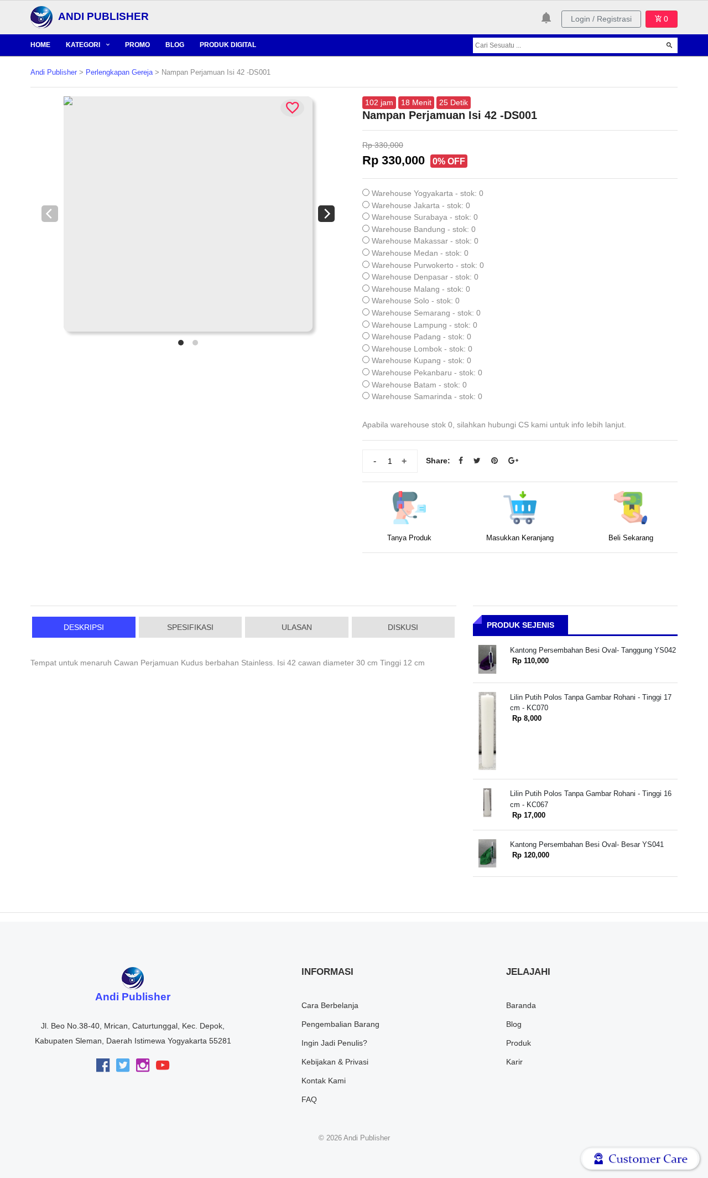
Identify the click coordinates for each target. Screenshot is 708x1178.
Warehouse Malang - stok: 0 (421, 289)
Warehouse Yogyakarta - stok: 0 (427, 193)
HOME (40, 45)
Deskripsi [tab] (84, 627)
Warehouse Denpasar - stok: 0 (425, 276)
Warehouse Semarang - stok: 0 (426, 312)
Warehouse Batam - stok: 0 (419, 384)
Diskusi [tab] (403, 627)
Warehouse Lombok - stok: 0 (422, 348)
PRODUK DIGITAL (228, 45)
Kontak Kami (323, 1080)
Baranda (521, 1005)
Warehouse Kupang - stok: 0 (421, 360)
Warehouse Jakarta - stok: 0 (421, 205)
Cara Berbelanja (329, 1005)
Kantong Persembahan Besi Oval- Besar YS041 (587, 844)
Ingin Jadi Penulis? (334, 1042)
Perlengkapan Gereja (119, 72)
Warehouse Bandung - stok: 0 (424, 229)
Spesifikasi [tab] (190, 627)
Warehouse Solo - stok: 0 (416, 300)
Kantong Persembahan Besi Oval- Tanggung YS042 (593, 650)
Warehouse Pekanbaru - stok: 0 (427, 372)
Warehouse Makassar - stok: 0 (425, 240)
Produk (518, 1042)
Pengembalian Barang (340, 1024)
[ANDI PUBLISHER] (41, 16)
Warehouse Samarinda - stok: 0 (427, 396)
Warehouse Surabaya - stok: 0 (425, 217)
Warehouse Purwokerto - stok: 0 (428, 265)
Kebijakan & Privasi (334, 1061)
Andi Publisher (53, 72)
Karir (514, 1061)
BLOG (174, 45)
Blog (514, 1024)
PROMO (137, 45)
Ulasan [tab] (297, 627)
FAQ (309, 1099)
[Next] (326, 213)
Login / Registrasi (601, 18)
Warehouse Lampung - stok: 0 (424, 325)
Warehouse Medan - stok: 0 (420, 253)
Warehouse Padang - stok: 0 (421, 336)
